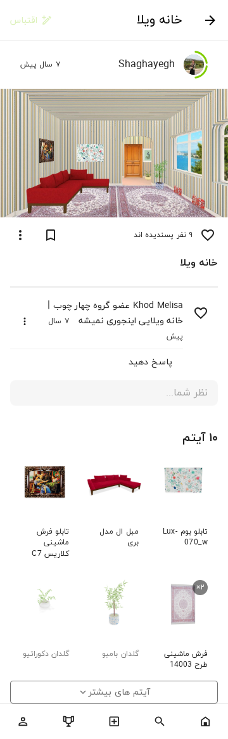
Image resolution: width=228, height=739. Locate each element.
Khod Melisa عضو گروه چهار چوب (118, 306)
